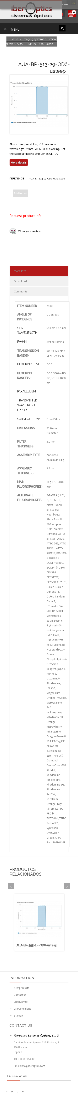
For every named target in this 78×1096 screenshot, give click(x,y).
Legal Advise (20, 1002)
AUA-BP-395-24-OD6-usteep (36, 945)
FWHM (22, 341)
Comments (20, 291)
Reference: (17, 178)
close (65, 4)
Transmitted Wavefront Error (27, 405)
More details (19, 162)
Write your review (29, 231)
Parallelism (26, 391)
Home (14, 39)
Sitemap (18, 1015)
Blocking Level (29, 364)
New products (21, 988)
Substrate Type (29, 419)
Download (20, 281)
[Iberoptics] (31, 10)
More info (20, 271)
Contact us (20, 995)
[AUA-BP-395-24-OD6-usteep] (39, 941)
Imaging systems (33, 39)
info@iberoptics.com (33, 1066)
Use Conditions (22, 1008)
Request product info (26, 215)
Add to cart (20, 193)
